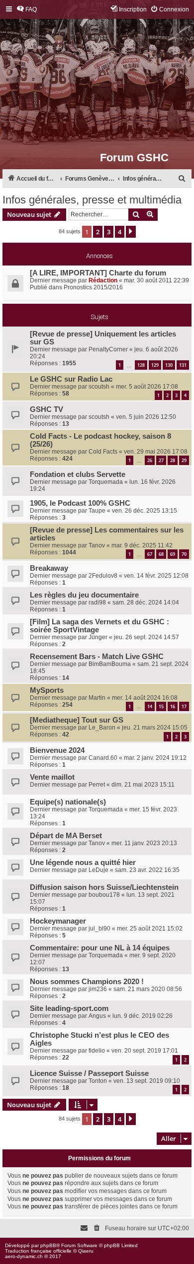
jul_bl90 (99, 928)
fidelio (97, 1050)
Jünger (98, 637)
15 (161, 706)
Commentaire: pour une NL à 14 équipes (100, 948)
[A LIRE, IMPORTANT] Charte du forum (98, 273)
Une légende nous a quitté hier (83, 862)
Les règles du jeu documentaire (84, 595)
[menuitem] (26, 9)
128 (141, 365)
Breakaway (49, 568)
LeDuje (98, 869)
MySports (47, 690)
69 (172, 554)
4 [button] (119, 231)
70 (184, 554)
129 (155, 365)
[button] (131, 232)
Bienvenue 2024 (57, 750)
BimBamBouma (110, 664)
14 (149, 706)
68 (161, 554)
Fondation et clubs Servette (77, 474)
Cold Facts (103, 451)
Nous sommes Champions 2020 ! (87, 982)
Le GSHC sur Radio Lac (71, 379)
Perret (97, 784)
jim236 (98, 989)
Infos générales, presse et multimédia (92, 200)
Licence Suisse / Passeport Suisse (89, 1073)
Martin (97, 697)
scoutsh (99, 386)
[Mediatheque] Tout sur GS (76, 720)
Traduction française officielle (38, 1251)
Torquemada (106, 481)
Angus (97, 1015)
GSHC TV (46, 409)
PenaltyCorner (108, 349)
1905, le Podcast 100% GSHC (80, 503)
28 (172, 460)
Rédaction (103, 280)
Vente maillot (52, 777)
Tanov (97, 545)
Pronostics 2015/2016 (93, 287)
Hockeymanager (58, 921)
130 (169, 365)
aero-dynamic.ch (24, 1256)
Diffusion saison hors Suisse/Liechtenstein (104, 887)
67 (149, 554)
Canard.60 (103, 757)
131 (183, 365)
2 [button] (97, 231)
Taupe (97, 510)
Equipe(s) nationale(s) (68, 802)
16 (172, 706)
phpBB (48, 1245)
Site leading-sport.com (69, 1008)
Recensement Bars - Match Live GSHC (97, 657)
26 (149, 460)
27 (161, 460)
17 (184, 706)
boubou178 (104, 894)
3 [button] (108, 231)
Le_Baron (102, 727)
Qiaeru (86, 1251)
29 (184, 460)
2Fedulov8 (103, 575)
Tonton (98, 1080)
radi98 (97, 602)
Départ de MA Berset (66, 836)
